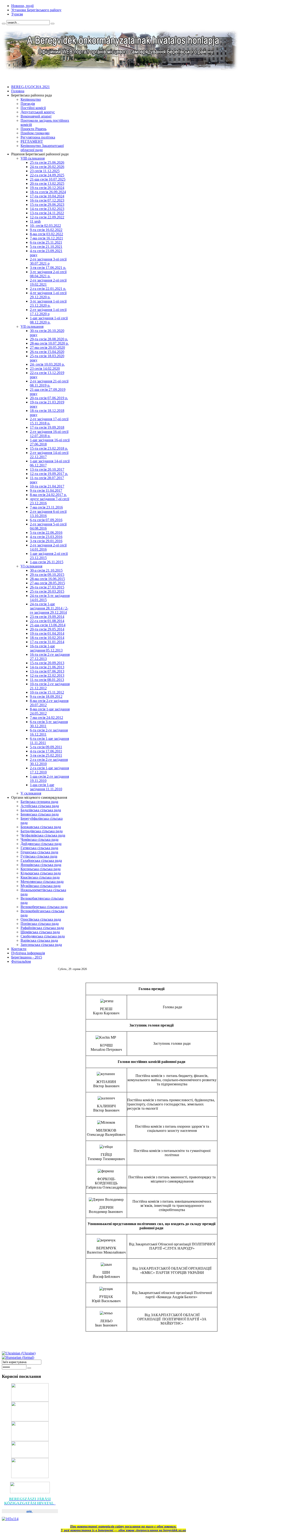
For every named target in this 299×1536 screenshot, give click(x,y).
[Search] (4, 23)
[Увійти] (29, 1368)
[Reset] (52, 23)
